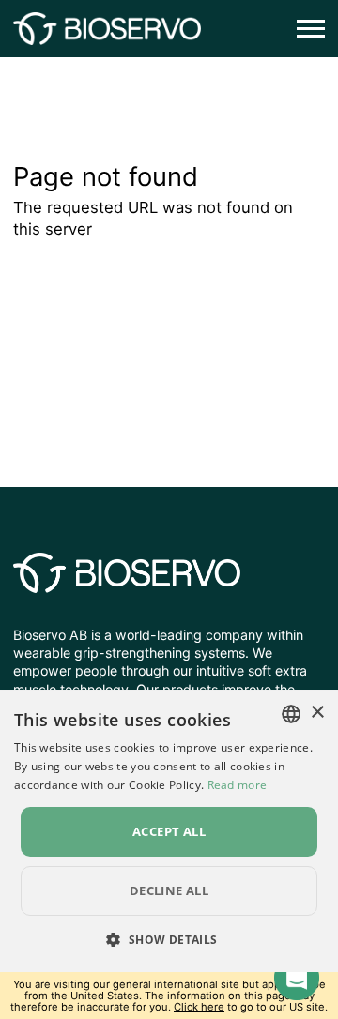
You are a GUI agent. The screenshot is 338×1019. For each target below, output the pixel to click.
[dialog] (169, 831)
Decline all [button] (169, 890)
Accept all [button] (169, 831)
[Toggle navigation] (305, 28)
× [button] (317, 713)
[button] (168, 939)
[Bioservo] (107, 28)
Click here (199, 1006)
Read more (237, 785)
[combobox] (291, 714)
